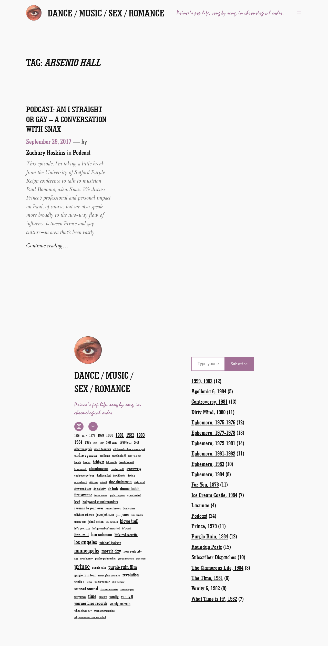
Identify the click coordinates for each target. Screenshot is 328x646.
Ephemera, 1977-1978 (213, 432)
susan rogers (127, 589)
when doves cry (83, 610)
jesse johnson (105, 514)
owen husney (86, 558)
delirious (93, 482)
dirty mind (139, 482)
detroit (103, 482)
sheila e (79, 581)
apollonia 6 (119, 455)
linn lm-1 (81, 534)
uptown (103, 597)
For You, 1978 (205, 484)
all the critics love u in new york (129, 449)
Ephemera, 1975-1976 (213, 422)
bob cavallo (111, 462)
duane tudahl (130, 488)
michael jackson (110, 542)
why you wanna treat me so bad (90, 617)
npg (76, 558)
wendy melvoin (120, 603)
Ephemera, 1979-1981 (213, 443)
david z (131, 475)
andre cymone (85, 455)
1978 (92, 435)
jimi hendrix (137, 515)
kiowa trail (129, 521)
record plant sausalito (109, 575)
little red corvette (126, 534)
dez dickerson (120, 481)
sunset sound (86, 588)
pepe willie (141, 558)
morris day (111, 550)
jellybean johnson (84, 515)
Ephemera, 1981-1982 (213, 453)
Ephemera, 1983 (207, 464)
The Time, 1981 (207, 578)
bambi (77, 462)
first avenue (83, 494)
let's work (126, 528)
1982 (130, 434)
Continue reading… (47, 245)
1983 (141, 435)
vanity (114, 596)
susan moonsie (109, 589)
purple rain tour (85, 574)
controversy (134, 468)
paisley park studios (105, 558)
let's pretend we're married (106, 528)
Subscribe (239, 364)
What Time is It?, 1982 (214, 598)
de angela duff (80, 482)
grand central (134, 495)
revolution (130, 575)
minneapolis (86, 550)
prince (82, 566)
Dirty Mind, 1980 (208, 412)
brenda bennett (126, 462)
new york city (133, 551)
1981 (120, 435)
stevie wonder (102, 582)
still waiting (118, 582)
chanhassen (98, 468)
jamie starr (129, 508)
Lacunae (200, 505)
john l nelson (96, 521)
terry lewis (80, 597)
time (92, 595)
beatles (86, 462)
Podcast (81, 152)
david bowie (119, 475)
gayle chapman (117, 495)
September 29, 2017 (48, 141)
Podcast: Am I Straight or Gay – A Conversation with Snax (66, 119)
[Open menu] (299, 13)
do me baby (100, 489)
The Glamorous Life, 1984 (217, 567)
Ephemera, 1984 (207, 474)
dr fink (113, 488)
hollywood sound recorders (100, 501)
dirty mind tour (82, 489)
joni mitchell (112, 522)
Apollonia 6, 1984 (208, 391)
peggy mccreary (126, 558)
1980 (109, 435)
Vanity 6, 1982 (205, 588)
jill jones (122, 514)
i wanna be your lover (88, 508)
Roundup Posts (206, 546)
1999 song (111, 442)
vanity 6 (127, 596)
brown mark (80, 469)
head (77, 501)
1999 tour (125, 442)
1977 (84, 436)
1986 (95, 442)
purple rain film (122, 567)
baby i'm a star (134, 456)
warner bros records (90, 603)
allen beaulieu (102, 449)
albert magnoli (83, 448)
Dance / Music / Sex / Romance (106, 13)
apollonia (105, 455)
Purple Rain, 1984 (209, 536)
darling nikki (104, 475)
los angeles (85, 542)
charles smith (117, 469)
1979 (101, 435)
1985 (88, 442)
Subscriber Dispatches (213, 557)
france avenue (100, 495)
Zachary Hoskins (45, 152)
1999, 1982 (201, 381)
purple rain (99, 567)
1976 (76, 435)
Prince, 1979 (204, 526)
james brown (113, 508)
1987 (102, 442)
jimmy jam (80, 521)
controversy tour (84, 475)
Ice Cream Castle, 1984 (214, 495)
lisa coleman (101, 534)
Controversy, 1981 (209, 401)
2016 (136, 442)
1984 (78, 442)
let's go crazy (82, 528)
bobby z (98, 461)
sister (89, 582)
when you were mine (104, 610)
